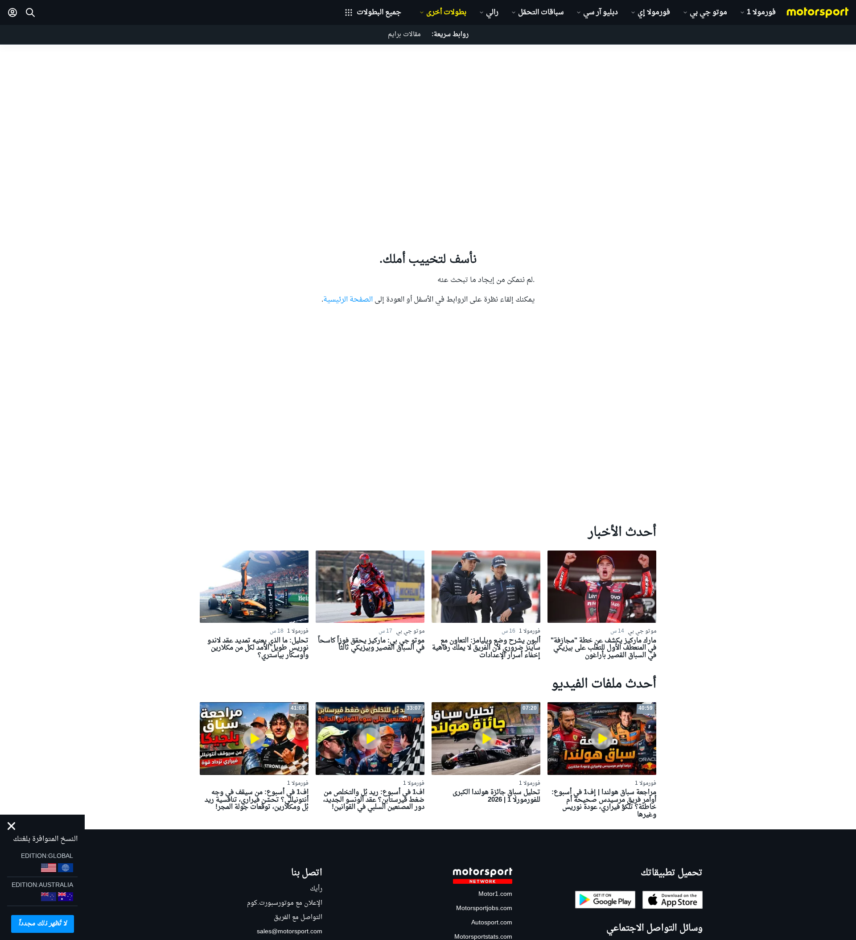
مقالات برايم (404, 35)
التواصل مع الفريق (298, 917)
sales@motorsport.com (289, 932)
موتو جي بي (708, 12)
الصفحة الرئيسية (348, 299)
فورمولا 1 (761, 12)
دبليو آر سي (600, 12)
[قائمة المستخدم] (12, 12)
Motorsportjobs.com (484, 909)
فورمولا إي (654, 12)
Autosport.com (491, 923)
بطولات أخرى (446, 12)
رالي (492, 12)
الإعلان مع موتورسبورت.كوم (284, 903)
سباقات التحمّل (541, 12)
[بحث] (30, 12)
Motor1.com (495, 894)
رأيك (316, 889)
